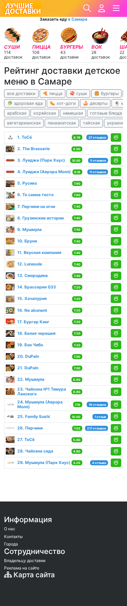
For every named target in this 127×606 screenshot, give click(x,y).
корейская (45, 113)
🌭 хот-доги (63, 103)
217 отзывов (96, 428)
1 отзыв (100, 417)
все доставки (21, 93)
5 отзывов (98, 160)
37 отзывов (97, 137)
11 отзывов (97, 172)
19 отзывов (97, 404)
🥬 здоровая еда (25, 103)
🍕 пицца (52, 93)
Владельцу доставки (24, 560)
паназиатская (62, 122)
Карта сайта (33, 574)
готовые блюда (106, 113)
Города (11, 543)
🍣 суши (78, 93)
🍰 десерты (95, 103)
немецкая (73, 113)
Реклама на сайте (21, 567)
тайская (91, 122)
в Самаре (77, 19)
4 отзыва (99, 463)
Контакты (13, 536)
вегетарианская (24, 122)
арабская (16, 113)
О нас (9, 528)
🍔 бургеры (106, 93)
